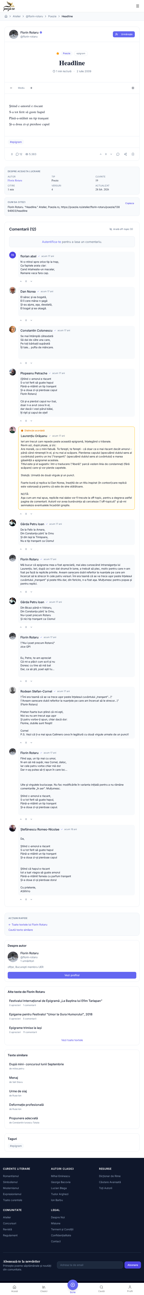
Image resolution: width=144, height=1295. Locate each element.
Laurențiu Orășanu (34, 436)
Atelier (17, 16)
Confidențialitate (61, 1235)
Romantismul (11, 1176)
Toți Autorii (105, 1188)
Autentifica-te (51, 242)
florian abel (28, 256)
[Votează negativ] (111, 154)
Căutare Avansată (110, 1182)
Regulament (10, 1235)
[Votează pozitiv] (100, 154)
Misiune (55, 1223)
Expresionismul (12, 1194)
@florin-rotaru (34, 16)
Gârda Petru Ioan (32, 524)
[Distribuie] (125, 154)
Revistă (7, 1229)
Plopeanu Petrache (33, 373)
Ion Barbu (57, 1200)
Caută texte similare (20, 929)
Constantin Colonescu (36, 330)
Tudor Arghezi (59, 1194)
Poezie (52, 16)
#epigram (16, 141)
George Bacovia (60, 1182)
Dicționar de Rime (110, 1176)
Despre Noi (58, 1217)
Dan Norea (28, 291)
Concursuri (9, 1223)
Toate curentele (12, 1200)
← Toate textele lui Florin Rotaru (27, 924)
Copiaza (129, 203)
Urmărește (127, 34)
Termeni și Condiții (62, 1229)
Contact (56, 1241)
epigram (80, 53)
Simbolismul (10, 1182)
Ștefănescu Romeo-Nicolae (39, 829)
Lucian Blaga (59, 1188)
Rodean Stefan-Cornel (36, 691)
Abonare (133, 1264)
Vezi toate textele (72, 1040)
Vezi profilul (72, 975)
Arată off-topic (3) (123, 229)
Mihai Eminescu (60, 1176)
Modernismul (11, 1188)
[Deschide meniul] (137, 6)
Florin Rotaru (15, 180)
